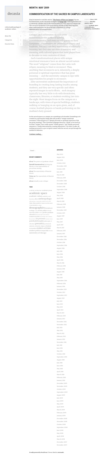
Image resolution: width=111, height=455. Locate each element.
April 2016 (60, 260)
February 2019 (61, 178)
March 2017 (60, 228)
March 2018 (60, 201)
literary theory (32, 218)
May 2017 (60, 222)
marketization (96, 29)
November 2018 (62, 183)
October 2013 (61, 292)
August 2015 (60, 272)
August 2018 (61, 192)
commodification (89, 27)
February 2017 (61, 230)
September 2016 (62, 245)
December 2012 (62, 321)
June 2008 (60, 430)
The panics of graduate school (43, 161)
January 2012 (61, 339)
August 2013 (61, 298)
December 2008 (62, 418)
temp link (63, 21)
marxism (47, 218)
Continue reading (35, 134)
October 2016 (61, 242)
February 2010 (61, 377)
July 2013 (59, 301)
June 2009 (60, 401)
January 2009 (61, 415)
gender (44, 212)
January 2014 (61, 286)
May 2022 (60, 154)
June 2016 (60, 254)
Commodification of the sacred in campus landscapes (62, 14)
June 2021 (60, 160)
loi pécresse (40, 219)
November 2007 (62, 445)
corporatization (33, 205)
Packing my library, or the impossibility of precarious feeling (40, 166)
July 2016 (59, 251)
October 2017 (61, 213)
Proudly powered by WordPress (38, 452)
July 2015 (59, 274)
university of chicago (37, 233)
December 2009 (62, 383)
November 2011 (61, 342)
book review (48, 201)
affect (36, 199)
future (40, 212)
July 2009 (60, 398)
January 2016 (61, 269)
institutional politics (34, 216)
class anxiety (37, 203)
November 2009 (62, 386)
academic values (35, 196)
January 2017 (61, 233)
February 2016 (61, 266)
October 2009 (61, 389)
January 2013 (61, 319)
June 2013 (60, 304)
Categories (8, 40)
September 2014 (62, 280)
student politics (35, 230)
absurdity (92, 21)
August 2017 (60, 216)
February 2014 (61, 283)
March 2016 (60, 263)
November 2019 (62, 166)
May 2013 (60, 307)
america (87, 23)
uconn (51, 230)
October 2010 (61, 354)
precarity (39, 223)
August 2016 (61, 248)
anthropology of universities (35, 201)
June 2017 (60, 219)
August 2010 (61, 360)
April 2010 (60, 371)
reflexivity (37, 226)
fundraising (88, 29)
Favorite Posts (9, 44)
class (30, 203)
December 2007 (62, 442)
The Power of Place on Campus (63, 19)
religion (43, 226)
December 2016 (62, 236)
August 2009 (61, 395)
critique (40, 205)
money (51, 218)
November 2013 (62, 289)
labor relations (49, 216)
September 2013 (62, 295)
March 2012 (60, 333)
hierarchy (38, 214)
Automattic (61, 452)
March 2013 (60, 313)
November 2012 (62, 324)
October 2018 (61, 186)
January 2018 (61, 207)
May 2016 (60, 257)
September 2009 (62, 392)
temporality (45, 230)
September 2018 (62, 189)
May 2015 (60, 277)
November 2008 (62, 421)
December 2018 (62, 181)
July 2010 (59, 363)
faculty (36, 210)
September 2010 (62, 357)
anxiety (43, 201)
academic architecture (35, 190)
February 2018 (61, 204)
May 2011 (59, 351)
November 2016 (62, 239)
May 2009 (60, 404)
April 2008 (60, 436)
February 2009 (61, 412)
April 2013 (60, 310)
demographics (37, 207)
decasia (14, 13)
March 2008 (61, 439)
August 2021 (61, 157)
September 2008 (62, 427)
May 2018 (60, 195)
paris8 (31, 221)
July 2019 (59, 172)
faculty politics (42, 210)
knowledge (43, 216)
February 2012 (61, 336)
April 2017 (60, 225)
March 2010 (60, 374)
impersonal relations (44, 214)
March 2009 (61, 410)
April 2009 (60, 407)
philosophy (39, 221)
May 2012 (60, 330)
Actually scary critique (40, 181)
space (91, 23)
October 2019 (61, 169)
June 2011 (60, 348)
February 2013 (61, 316)
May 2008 (60, 433)
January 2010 (61, 380)
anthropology (45, 199)
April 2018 (60, 198)
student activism (44, 228)
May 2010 (60, 368)
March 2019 (60, 175)
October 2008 (61, 424)
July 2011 (59, 345)
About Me (8, 36)
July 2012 (59, 327)
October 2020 (61, 163)
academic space (93, 25)
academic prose (47, 190)
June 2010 (60, 366)
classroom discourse (47, 203)
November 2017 (62, 210)
